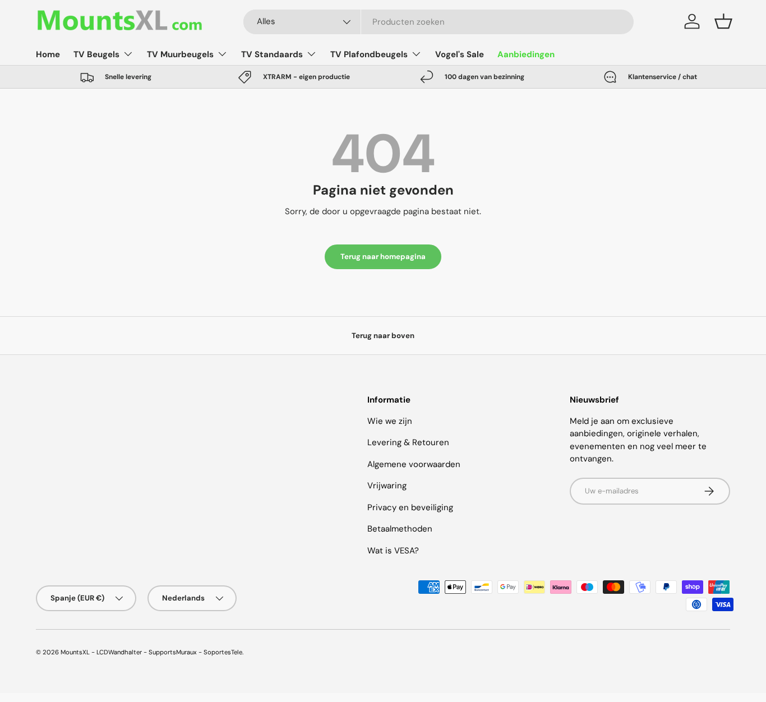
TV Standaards (272, 54)
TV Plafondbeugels (369, 54)
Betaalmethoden (399, 528)
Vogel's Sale (459, 54)
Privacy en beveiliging (410, 507)
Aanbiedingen (526, 54)
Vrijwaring (387, 485)
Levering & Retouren (408, 442)
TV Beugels (96, 54)
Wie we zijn (389, 421)
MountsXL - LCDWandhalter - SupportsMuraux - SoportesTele (151, 652)
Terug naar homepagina (383, 256)
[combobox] (438, 22)
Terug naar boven (383, 335)
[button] (723, 21)
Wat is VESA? (393, 550)
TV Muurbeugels (180, 54)
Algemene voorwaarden (413, 464)
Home (48, 54)
